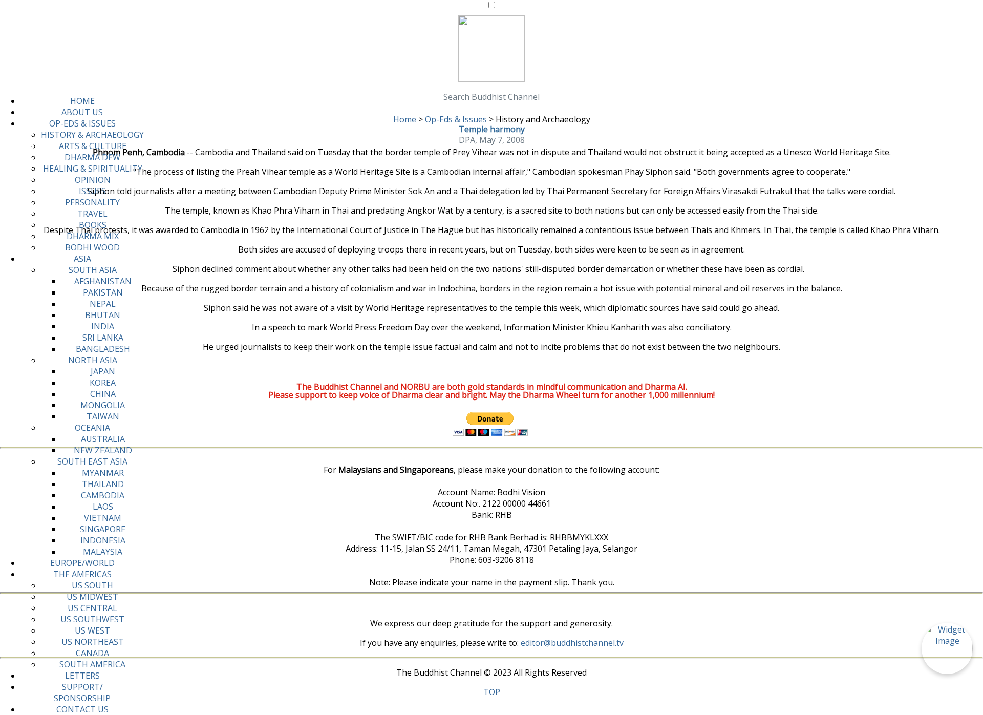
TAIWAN (103, 416)
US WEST (92, 630)
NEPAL (103, 303)
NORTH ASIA (92, 360)
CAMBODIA (102, 495)
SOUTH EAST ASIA (92, 461)
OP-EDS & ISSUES (82, 123)
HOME (82, 101)
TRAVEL (92, 213)
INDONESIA (102, 540)
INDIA (102, 326)
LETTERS (82, 675)
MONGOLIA (102, 405)
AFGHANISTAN (103, 281)
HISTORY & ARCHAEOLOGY (92, 134)
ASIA (82, 258)
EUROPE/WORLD (82, 563)
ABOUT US (82, 112)
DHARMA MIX (93, 236)
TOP (491, 692)
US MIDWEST (92, 596)
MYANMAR (103, 472)
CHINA (103, 393)
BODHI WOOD (92, 247)
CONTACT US (82, 709)
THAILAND (103, 484)
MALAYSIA (102, 551)
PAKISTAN (103, 292)
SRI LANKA (102, 337)
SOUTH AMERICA (92, 664)
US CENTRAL (92, 608)
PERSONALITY (92, 202)
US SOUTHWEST (92, 619)
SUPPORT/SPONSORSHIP (82, 692)
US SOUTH (92, 585)
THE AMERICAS (82, 574)
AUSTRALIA (103, 439)
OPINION (93, 179)
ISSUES (92, 191)
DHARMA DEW (92, 157)
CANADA (92, 653)
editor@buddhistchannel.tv (572, 642)
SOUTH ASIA (93, 270)
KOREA (103, 382)
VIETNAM (102, 517)
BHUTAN (102, 315)
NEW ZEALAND (103, 450)
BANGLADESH (103, 348)
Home (404, 119)
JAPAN (103, 371)
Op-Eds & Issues (456, 119)
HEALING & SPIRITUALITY (92, 168)
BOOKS (92, 224)
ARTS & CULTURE (92, 146)
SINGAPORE (102, 529)
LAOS (103, 506)
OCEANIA (92, 427)
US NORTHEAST (92, 641)
